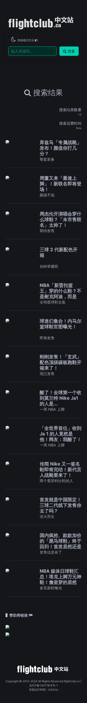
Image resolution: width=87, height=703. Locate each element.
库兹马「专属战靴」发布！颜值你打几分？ (60, 148)
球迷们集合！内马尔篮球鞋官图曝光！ (60, 323)
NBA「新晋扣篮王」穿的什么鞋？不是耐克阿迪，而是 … (60, 294)
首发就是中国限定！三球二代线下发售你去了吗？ (60, 505)
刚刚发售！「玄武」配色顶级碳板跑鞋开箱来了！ (60, 362)
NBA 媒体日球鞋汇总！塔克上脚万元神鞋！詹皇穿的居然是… (60, 579)
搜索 (71, 51)
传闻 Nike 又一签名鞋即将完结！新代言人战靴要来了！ (60, 469)
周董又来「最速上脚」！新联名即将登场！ (60, 183)
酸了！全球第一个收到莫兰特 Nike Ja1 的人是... (60, 398)
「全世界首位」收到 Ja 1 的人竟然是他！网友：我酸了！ (60, 433)
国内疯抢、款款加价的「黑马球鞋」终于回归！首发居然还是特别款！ (60, 544)
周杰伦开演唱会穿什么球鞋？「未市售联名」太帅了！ (60, 219)
